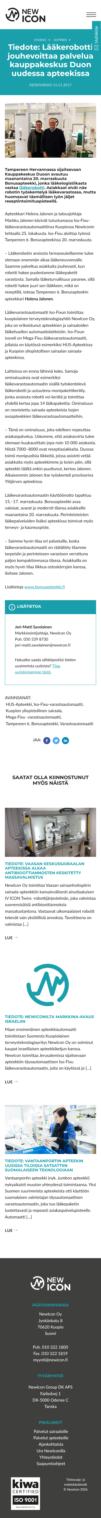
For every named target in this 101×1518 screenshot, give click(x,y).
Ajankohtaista (51, 1444)
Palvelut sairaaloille (51, 1431)
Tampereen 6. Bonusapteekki (32, 724)
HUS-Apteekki (19, 704)
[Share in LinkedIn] (65, 743)
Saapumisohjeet (51, 1464)
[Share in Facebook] (47, 743)
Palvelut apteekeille (50, 1438)
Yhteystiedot (51, 1457)
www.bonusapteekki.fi (44, 587)
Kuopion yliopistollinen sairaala (34, 711)
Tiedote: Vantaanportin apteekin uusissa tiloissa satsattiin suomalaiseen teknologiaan (44, 1165)
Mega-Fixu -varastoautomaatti (33, 717)
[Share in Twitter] (56, 743)
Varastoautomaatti (76, 724)
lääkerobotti (31, 188)
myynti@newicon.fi (50, 1360)
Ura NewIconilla (51, 1451)
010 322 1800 (55, 1347)
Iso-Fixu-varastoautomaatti (58, 704)
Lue (9, 937)
